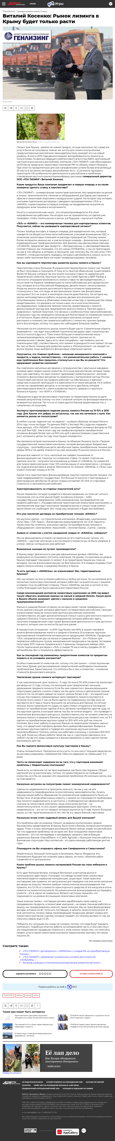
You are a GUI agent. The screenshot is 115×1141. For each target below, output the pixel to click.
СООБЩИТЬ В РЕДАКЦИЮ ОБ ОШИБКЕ (78, 1089)
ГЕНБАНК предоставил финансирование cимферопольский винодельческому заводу (89, 1025)
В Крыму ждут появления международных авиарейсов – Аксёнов (33, 1034)
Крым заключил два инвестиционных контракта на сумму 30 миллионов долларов (34, 1016)
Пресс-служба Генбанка (48, 142)
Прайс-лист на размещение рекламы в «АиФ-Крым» (56, 1085)
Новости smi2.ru (12, 1073)
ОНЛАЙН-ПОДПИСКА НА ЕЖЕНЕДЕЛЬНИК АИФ (64, 1082)
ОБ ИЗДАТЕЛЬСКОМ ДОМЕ (32, 1082)
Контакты (26, 1085)
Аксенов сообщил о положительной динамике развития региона (61, 962)
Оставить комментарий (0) (91, 974)
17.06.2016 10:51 (9, 11)
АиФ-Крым (7, 101)
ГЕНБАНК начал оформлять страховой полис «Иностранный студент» (90, 1016)
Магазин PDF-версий (95, 1082)
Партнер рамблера (46, 1130)
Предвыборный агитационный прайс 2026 (40, 1089)
